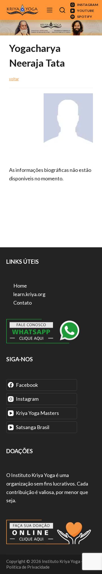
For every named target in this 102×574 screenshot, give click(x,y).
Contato (22, 302)
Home (19, 285)
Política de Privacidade (28, 566)
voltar (14, 79)
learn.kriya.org (28, 294)
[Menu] (50, 10)
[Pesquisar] (63, 10)
